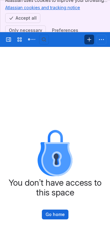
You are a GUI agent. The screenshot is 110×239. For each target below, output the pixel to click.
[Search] (44, 39)
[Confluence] (32, 39)
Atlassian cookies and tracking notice (42, 7)
